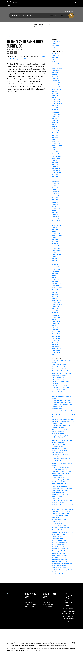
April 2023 (55, 110)
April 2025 (55, 78)
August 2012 (55, 237)
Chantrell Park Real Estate (59, 385)
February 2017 (56, 183)
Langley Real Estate (58, 442)
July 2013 (55, 229)
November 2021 (56, 122)
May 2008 (55, 311)
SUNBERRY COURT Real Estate (62, 528)
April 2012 (55, 244)
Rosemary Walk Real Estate (60, 490)
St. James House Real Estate (60, 519)
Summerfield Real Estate (59, 526)
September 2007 (57, 321)
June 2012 (55, 242)
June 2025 (55, 74)
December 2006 (56, 336)
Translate (46, 27)
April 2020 (55, 139)
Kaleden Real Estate (58, 433)
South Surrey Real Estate (59, 503)
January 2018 (56, 168)
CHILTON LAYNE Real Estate (60, 387)
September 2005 (57, 352)
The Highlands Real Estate (60, 546)
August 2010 (55, 271)
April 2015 (55, 204)
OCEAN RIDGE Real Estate (60, 469)
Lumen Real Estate (57, 446)
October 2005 (56, 350)
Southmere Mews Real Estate (60, 513)
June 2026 (55, 57)
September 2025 (57, 68)
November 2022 (56, 116)
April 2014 (55, 214)
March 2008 (55, 315)
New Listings (55, 45)
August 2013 (55, 227)
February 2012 (56, 248)
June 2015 (55, 202)
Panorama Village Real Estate (60, 480)
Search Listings (29, 606)
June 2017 (55, 179)
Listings (54, 43)
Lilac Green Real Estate (59, 444)
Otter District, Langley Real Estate (61, 471)
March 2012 (55, 246)
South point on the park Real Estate (62, 500)
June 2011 (55, 260)
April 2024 (55, 95)
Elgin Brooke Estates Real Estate (61, 402)
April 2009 (55, 298)
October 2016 (56, 185)
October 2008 (56, 302)
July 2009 (55, 292)
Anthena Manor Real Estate (60, 367)
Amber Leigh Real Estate (59, 364)
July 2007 (55, 325)
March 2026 (55, 64)
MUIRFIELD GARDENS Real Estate (62, 459)
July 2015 (55, 200)
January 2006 (56, 346)
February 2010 (56, 279)
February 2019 (56, 154)
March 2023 (55, 112)
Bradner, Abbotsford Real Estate (61, 371)
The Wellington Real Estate (60, 551)
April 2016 (55, 189)
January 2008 (56, 319)
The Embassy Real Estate (59, 542)
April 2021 (55, 129)
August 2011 (55, 256)
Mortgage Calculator (30, 604)
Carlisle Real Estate (58, 379)
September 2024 (57, 89)
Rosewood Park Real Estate (60, 494)
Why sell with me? (48, 602)
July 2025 (55, 72)
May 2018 (55, 164)
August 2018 (55, 160)
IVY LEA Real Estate (58, 431)
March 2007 (55, 329)
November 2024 (56, 87)
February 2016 (56, 193)
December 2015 (56, 196)
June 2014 (55, 212)
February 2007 (56, 332)
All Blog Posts (56, 41)
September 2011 (57, 254)
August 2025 (55, 70)
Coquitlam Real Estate (58, 392)
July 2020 (55, 135)
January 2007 (56, 334)
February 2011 (56, 269)
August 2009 (55, 290)
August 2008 (55, 306)
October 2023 (56, 101)
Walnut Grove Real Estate (59, 557)
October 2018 (56, 158)
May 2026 (55, 59)
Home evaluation (48, 604)
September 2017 (57, 172)
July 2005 (55, 355)
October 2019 (56, 143)
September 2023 (57, 103)
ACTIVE (66, 11)
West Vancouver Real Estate (60, 561)
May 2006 (55, 342)
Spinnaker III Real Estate (59, 517)
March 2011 (55, 267)
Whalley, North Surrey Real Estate (62, 563)
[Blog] (69, 622)
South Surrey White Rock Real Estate (63, 509)
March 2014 (55, 216)
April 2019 (55, 149)
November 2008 (56, 300)
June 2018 (55, 162)
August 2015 (55, 198)
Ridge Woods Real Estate (59, 486)
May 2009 (55, 296)
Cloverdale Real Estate (58, 390)
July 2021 (55, 124)
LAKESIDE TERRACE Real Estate (62, 440)
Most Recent (55, 53)
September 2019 (57, 145)
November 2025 (56, 66)
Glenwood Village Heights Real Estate (63, 419)
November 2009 (56, 283)
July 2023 (55, 105)
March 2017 (55, 181)
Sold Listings (55, 47)
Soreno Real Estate (57, 498)
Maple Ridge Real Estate (59, 448)
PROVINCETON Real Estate (60, 484)
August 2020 (55, 133)
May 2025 (55, 76)
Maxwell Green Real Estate (60, 450)
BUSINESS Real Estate (59, 375)
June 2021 (55, 126)
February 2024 (56, 99)
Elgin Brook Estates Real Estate (61, 400)
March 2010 (55, 277)
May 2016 (55, 187)
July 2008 (55, 309)
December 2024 (56, 85)
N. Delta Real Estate (58, 461)
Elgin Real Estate (57, 408)
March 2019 (55, 152)
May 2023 (55, 108)
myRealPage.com (44, 635)
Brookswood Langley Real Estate (61, 373)
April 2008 (55, 313)
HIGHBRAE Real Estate (59, 427)
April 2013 (55, 231)
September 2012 (57, 235)
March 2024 (55, 97)
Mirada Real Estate (57, 452)
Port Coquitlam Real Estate (60, 482)
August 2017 (55, 175)
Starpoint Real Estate (58, 521)
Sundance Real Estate (58, 530)
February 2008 (56, 317)
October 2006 (56, 340)
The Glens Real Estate (58, 544)
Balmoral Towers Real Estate (60, 369)
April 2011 (55, 265)
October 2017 (56, 170)
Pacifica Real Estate (58, 477)
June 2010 (55, 273)
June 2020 (55, 137)
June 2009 (55, 294)
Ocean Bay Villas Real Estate (60, 467)
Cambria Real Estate (58, 377)
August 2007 (55, 323)
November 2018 (56, 156)
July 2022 (55, 118)
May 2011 (55, 262)
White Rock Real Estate (59, 565)
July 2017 (55, 177)
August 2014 (55, 210)
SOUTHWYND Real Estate (60, 515)
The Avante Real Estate (59, 540)
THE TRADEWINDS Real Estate (61, 549)
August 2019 (55, 147)
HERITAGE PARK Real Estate (61, 425)
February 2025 (56, 82)
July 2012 (55, 239)
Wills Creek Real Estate (59, 574)
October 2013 (56, 223)
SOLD (72, 11)
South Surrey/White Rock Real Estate (63, 511)
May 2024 (55, 93)
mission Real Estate (58, 457)
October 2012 (56, 233)
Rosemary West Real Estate (60, 492)
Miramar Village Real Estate (60, 454)
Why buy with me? (30, 602)
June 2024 (55, 91)
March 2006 (55, 344)
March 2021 (55, 131)
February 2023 (56, 114)
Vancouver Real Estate (58, 553)
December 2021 (56, 120)
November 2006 (56, 338)
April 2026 (55, 62)
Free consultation (48, 606)
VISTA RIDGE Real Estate (59, 555)
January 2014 (56, 221)
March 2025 (55, 80)
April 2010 (55, 275)
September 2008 (57, 304)
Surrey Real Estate (57, 536)
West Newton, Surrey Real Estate (61, 559)
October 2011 (56, 252)
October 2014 (56, 208)
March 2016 (55, 191)
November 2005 (56, 348)
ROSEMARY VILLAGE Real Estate (62, 488)
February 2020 (56, 141)
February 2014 (56, 218)
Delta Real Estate (57, 394)
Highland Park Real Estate (59, 429)
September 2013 (57, 225)
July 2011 (55, 258)
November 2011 (56, 250)
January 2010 (56, 281)
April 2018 (55, 166)
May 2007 (55, 327)
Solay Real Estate (57, 496)
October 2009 (56, 285)
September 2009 (57, 288)
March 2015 (55, 206)
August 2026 (55, 55)
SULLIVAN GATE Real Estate (60, 524)
